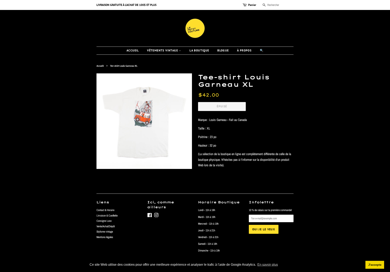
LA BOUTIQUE (199, 50)
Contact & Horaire (105, 210)
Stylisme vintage (104, 231)
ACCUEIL (133, 50)
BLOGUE (223, 50)
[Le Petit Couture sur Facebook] (149, 216)
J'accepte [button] (374, 264)
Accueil (100, 65)
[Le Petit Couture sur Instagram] (156, 216)
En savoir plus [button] (267, 264)
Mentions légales (104, 237)
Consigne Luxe (104, 221)
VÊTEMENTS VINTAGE (163, 50)
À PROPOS (244, 50)
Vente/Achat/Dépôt (105, 226)
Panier (252, 5)
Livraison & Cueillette (107, 215)
